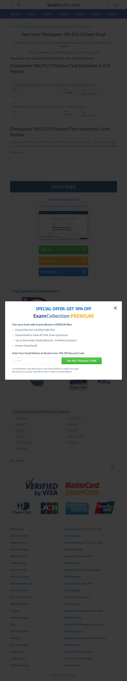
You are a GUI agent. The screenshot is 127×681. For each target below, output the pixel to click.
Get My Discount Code (81, 360)
